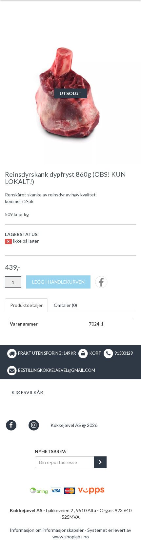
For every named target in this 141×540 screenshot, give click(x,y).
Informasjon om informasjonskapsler (47, 530)
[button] (11, 425)
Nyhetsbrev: (50, 451)
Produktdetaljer (26, 305)
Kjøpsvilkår (27, 392)
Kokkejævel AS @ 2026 (73, 425)
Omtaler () (65, 305)
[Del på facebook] (101, 284)
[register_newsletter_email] (100, 462)
